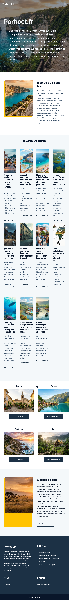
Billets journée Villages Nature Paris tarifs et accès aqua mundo (26, 327)
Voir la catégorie (19, 416)
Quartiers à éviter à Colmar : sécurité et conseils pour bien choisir (10, 253)
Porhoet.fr (8, 4)
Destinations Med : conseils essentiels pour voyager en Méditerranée (26, 179)
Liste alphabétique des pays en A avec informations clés (58, 254)
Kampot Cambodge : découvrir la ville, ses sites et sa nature (42, 327)
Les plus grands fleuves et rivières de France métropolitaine (59, 179)
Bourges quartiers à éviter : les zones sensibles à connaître (26, 253)
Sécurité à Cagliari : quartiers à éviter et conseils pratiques (8, 180)
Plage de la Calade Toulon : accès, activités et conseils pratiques (42, 179)
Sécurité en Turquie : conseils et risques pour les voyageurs (41, 253)
